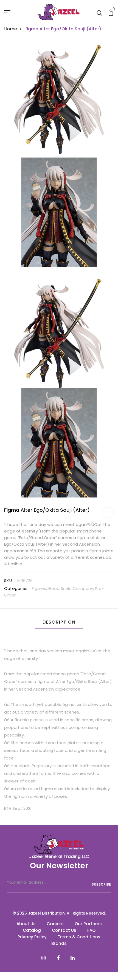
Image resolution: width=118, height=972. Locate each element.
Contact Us (64, 930)
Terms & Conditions (79, 937)
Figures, (40, 588)
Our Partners (88, 924)
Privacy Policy (32, 937)
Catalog (32, 930)
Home (10, 29)
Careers (55, 924)
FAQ (91, 930)
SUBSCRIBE (101, 884)
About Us (26, 924)
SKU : (9, 580)
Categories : (16, 588)
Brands (59, 943)
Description (59, 622)
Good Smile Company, (71, 588)
